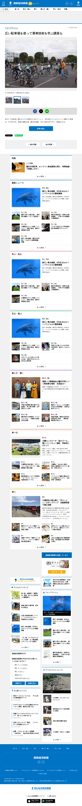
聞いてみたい (19, 671)
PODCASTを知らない (22, 678)
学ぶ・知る (57, 9)
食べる (17, 9)
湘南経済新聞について (12, 770)
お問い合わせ (74, 770)
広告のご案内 (43, 773)
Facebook (67, 3)
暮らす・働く (45, 9)
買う (35, 9)
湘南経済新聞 (18, 3)
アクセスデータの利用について (57, 770)
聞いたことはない (21, 668)
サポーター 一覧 (56, 572)
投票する (19, 683)
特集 (65, 9)
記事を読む (41, 129)
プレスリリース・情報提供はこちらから (33, 770)
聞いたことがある (21, 665)
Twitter (71, 3)
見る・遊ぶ (26, 9)
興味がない (19, 675)
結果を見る (32, 683)
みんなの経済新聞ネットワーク (41, 788)
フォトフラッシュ (11, 28)
